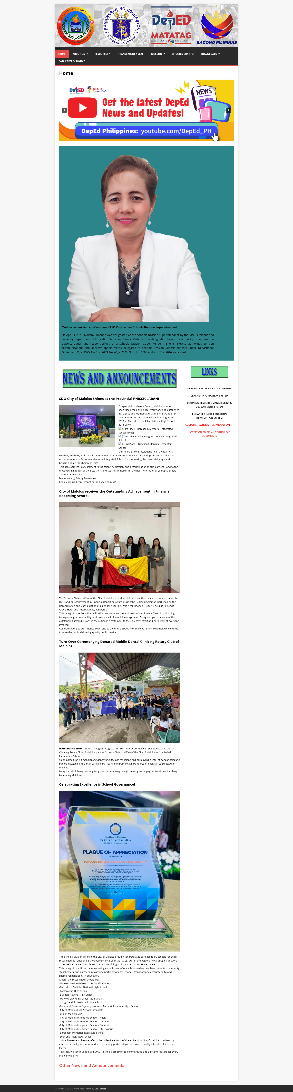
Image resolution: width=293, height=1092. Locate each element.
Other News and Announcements (91, 1065)
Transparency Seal (130, 53)
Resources (101, 53)
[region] (146, 110)
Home (62, 53)
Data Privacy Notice (71, 61)
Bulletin (156, 53)
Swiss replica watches (130, 367)
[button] (58, 48)
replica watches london (154, 363)
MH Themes (100, 1088)
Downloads (209, 53)
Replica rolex (89, 359)
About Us (79, 53)
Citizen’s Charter (183, 53)
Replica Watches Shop (156, 367)
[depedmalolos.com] (146, 44)
